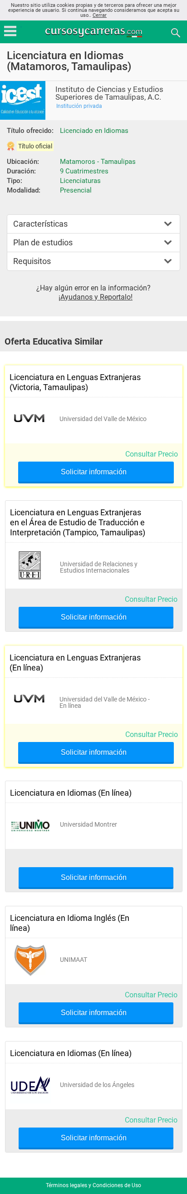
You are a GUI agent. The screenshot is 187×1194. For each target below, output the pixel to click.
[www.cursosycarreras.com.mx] (94, 32)
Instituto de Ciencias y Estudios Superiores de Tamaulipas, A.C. (109, 93)
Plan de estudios (43, 242)
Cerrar (100, 15)
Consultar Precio (151, 454)
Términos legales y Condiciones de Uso (93, 1185)
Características (40, 224)
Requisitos (32, 261)
